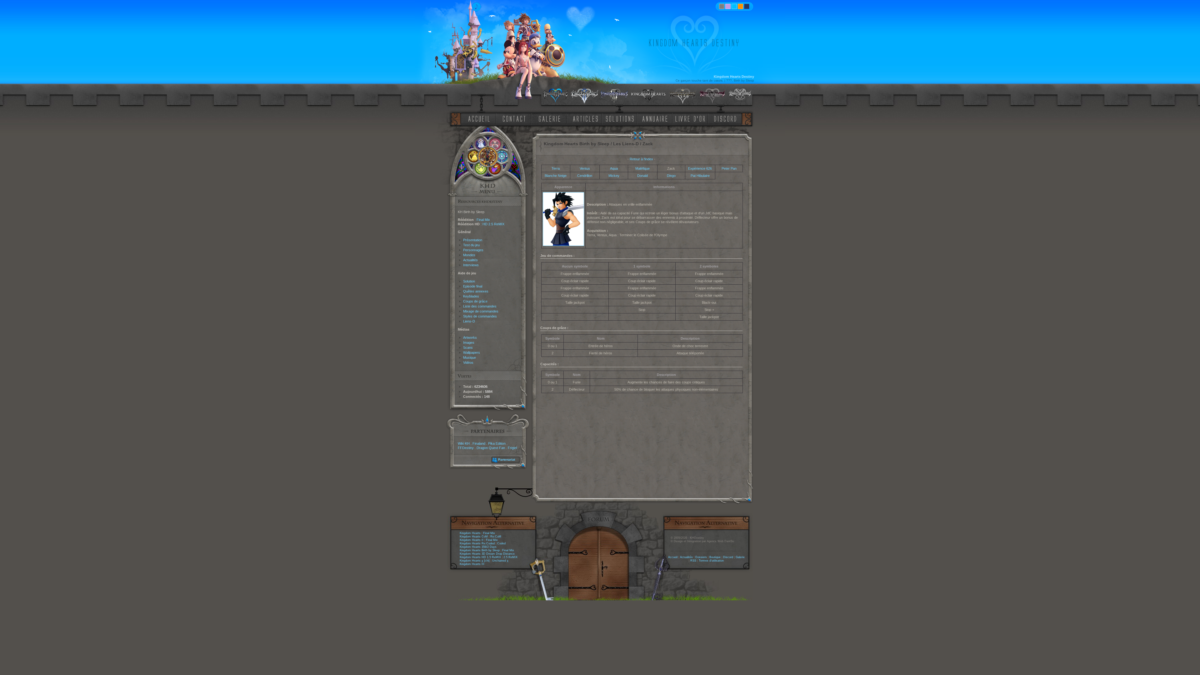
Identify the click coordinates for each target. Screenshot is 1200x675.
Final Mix (483, 220)
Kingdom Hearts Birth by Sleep (480, 550)
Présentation (472, 240)
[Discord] (726, 118)
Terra (556, 168)
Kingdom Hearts (470, 533)
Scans (468, 347)
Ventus (585, 168)
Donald (642, 176)
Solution (469, 281)
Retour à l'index (641, 159)
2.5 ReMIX (510, 557)
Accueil (673, 557)
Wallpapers (471, 352)
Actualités (470, 260)
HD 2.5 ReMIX (493, 224)
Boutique (715, 557)
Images (468, 342)
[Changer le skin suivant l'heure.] (721, 6)
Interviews (471, 265)
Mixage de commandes (480, 311)
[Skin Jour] (734, 6)
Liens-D (469, 321)
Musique (469, 357)
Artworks (470, 337)
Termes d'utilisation (711, 560)
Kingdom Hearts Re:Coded (477, 543)
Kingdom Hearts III (472, 564)
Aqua (614, 168)
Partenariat (506, 459)
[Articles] (586, 118)
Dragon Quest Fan (491, 448)
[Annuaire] (653, 118)
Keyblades (471, 296)
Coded (501, 543)
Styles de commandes (480, 316)
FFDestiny (466, 448)
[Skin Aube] (728, 6)
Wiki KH (464, 443)
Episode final (472, 286)
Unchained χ (500, 560)
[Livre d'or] (692, 118)
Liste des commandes (480, 306)
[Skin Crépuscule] (740, 6)
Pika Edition (497, 443)
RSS (693, 560)
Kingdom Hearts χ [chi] (475, 560)
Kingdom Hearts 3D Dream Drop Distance (487, 553)
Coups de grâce (475, 301)
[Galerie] (549, 118)
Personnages (473, 250)
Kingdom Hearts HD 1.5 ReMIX (480, 557)
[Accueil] (478, 118)
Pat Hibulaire (700, 176)
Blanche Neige (556, 176)
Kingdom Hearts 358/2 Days (478, 546)
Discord (728, 557)
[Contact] (515, 118)
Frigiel (512, 448)
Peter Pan (729, 168)
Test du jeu (471, 245)
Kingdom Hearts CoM (474, 536)
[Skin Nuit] (746, 6)
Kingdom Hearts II (471, 540)
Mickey (613, 176)
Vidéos (468, 362)
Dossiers (701, 557)
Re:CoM (495, 536)
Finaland (478, 443)
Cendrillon (584, 176)
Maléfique (642, 168)
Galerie (740, 557)
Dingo (671, 176)
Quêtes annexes (475, 291)
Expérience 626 (700, 168)
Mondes (469, 255)
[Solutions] (621, 118)
